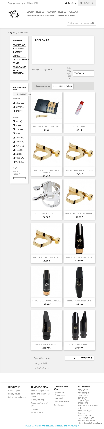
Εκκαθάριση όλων (22, 94)
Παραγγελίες (59, 398)
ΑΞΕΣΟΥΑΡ (74, 11)
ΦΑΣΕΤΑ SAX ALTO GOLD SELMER (79, 170)
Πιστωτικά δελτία (61, 401)
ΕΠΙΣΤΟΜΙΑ (18, 48)
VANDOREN (20, 162)
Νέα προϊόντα (14, 394)
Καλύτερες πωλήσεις (17, 397)
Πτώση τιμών (14, 390)
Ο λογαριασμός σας (62, 387)
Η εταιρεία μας (37, 400)
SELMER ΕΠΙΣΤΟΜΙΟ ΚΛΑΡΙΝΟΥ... (79, 257)
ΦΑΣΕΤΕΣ (17, 52)
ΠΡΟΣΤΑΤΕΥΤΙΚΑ (19, 59)
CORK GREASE (79, 126)
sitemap (34, 409)
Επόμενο (87, 357)
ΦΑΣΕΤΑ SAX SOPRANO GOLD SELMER (46, 171)
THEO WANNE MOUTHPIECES (20, 158)
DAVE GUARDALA (20, 133)
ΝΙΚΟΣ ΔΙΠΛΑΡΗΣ (66, 15)
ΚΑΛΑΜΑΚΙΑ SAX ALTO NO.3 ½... (46, 126)
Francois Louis (20, 141)
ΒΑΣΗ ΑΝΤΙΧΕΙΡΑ (18, 72)
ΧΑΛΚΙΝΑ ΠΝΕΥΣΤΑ (56, 11)
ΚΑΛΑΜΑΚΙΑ (19, 45)
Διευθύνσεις (59, 405)
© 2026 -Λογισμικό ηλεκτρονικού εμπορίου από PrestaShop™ (52, 425)
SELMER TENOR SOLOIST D (46, 344)
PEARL (19, 145)
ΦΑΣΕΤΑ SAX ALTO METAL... (46, 213)
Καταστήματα (37, 412)
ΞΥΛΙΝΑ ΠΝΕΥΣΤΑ (35, 11)
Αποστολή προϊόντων (40, 390)
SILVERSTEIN (20, 154)
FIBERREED (20, 137)
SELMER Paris (20, 149)
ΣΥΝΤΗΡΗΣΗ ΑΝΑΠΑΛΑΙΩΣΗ (40, 15)
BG (18, 121)
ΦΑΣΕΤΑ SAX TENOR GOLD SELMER (79, 213)
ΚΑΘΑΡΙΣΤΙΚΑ (19, 67)
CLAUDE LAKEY (20, 129)
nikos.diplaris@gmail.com (90, 423)
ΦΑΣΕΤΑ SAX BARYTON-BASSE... (46, 257)
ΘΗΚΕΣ (16, 56)
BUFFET (20, 125)
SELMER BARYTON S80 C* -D (79, 301)
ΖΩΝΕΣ (16, 63)
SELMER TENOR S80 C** (79, 344)
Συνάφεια (83, 73)
